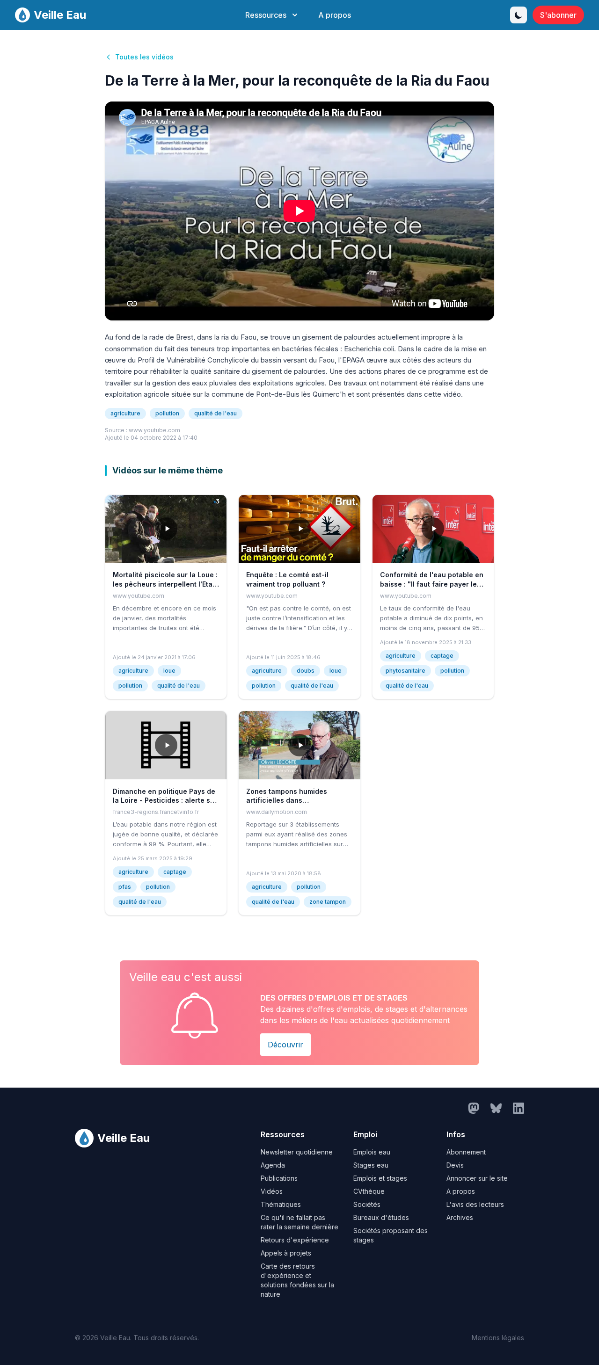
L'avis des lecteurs (475, 1204)
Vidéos (272, 1191)
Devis (455, 1165)
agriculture (125, 413)
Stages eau (370, 1165)
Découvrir (285, 1044)
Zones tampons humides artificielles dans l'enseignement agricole (286, 800)
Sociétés (366, 1204)
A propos (334, 15)
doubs (305, 670)
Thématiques (281, 1204)
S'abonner (558, 15)
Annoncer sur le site (477, 1178)
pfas (124, 886)
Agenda (273, 1165)
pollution (167, 413)
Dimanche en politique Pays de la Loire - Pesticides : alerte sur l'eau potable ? (165, 800)
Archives (459, 1217)
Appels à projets (286, 1253)
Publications (279, 1178)
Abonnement (466, 1152)
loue (169, 670)
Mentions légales (498, 1338)
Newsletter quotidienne (297, 1152)
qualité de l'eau (215, 413)
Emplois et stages (380, 1178)
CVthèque (369, 1191)
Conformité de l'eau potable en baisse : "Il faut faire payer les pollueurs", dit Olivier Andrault (431, 584)
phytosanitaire (405, 670)
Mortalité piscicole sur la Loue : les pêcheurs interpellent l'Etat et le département (165, 584)
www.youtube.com (154, 430)
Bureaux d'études (381, 1217)
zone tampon (327, 901)
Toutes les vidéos (144, 57)
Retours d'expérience (295, 1240)
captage (442, 655)
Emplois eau (371, 1152)
